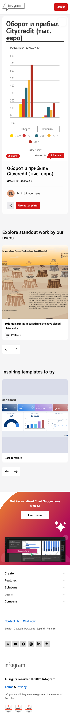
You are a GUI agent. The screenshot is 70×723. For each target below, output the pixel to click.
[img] (20, 110)
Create (9, 573)
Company (11, 601)
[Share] (10, 205)
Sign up (61, 6)
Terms (9, 687)
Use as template (28, 205)
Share (14, 156)
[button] (16, 136)
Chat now (29, 621)
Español (41, 628)
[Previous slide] (6, 349)
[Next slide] (15, 349)
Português (29, 628)
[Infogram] (13, 7)
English (8, 628)
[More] (62, 22)
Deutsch (18, 628)
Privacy (22, 687)
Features (11, 580)
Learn (9, 594)
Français (51, 628)
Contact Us (12, 621)
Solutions (11, 587)
